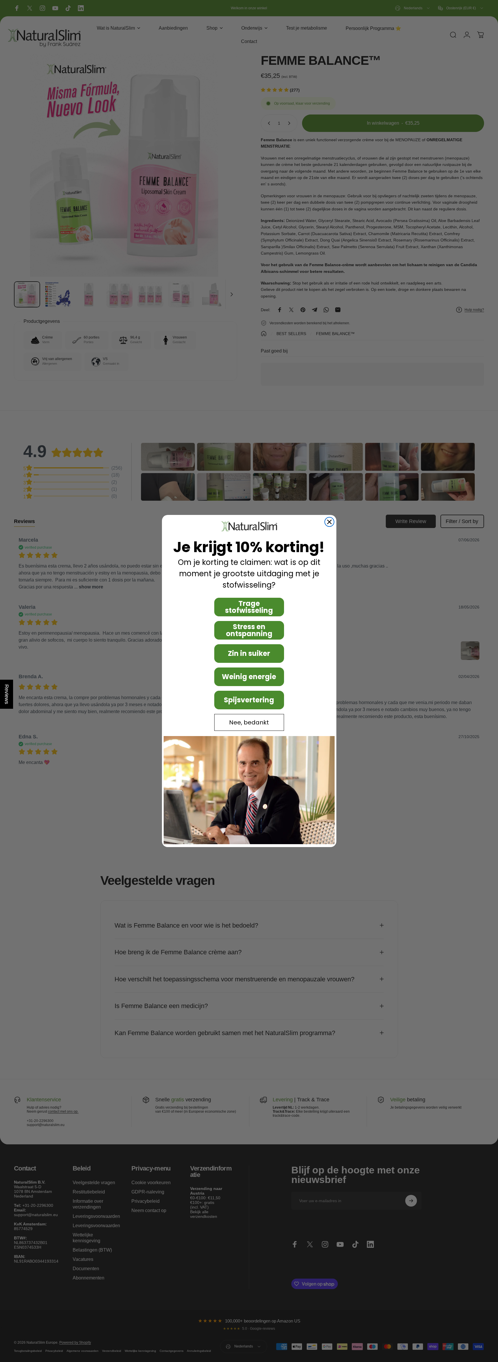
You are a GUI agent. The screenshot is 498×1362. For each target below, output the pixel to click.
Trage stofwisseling (249, 607)
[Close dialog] (329, 522)
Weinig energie (249, 676)
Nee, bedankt (249, 722)
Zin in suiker (249, 653)
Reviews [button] (7, 694)
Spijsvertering (249, 700)
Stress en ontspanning (249, 630)
